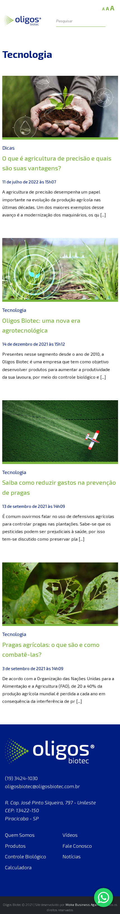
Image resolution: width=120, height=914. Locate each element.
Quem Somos (20, 835)
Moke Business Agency (84, 904)
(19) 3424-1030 (21, 778)
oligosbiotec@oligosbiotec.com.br (42, 786)
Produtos (15, 846)
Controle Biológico (25, 856)
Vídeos (70, 835)
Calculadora (18, 867)
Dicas (8, 148)
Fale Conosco (77, 846)
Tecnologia (14, 310)
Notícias (72, 856)
